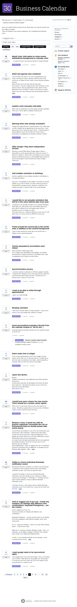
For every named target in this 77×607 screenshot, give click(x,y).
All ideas (57, 32)
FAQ (59, 73)
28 (46, 574)
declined (57, 39)
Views (59, 71)
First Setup (61, 69)
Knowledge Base (63, 66)
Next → (26, 577)
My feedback (6, 49)
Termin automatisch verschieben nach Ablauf (28, 247)
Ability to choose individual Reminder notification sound (28, 463)
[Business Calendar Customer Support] (38, 8)
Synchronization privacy (22, 269)
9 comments (25, 492)
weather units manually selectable (26, 106)
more (13, 93)
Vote (6, 61)
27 (42, 574)
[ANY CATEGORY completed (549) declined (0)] (26, 46)
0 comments (25, 191)
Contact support (63, 50)
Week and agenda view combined (26, 74)
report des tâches (19, 375)
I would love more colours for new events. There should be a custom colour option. (30, 402)
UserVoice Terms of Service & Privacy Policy (45, 600)
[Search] (71, 46)
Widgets (60, 84)
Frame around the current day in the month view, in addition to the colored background (30, 228)
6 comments (25, 413)
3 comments (25, 164)
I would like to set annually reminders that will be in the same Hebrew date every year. (30, 201)
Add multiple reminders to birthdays (27, 173)
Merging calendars (20, 308)
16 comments (25, 64)
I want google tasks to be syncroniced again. (28, 553)
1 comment (25, 97)
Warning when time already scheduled (28, 124)
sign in (69, 19)
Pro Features (61, 81)
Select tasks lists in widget (23, 354)
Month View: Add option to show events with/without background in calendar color (30, 57)
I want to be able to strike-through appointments (26, 291)
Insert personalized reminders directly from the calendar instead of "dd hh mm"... (30, 326)
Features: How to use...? (64, 78)
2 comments (25, 114)
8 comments (25, 566)
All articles (61, 86)
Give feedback (63, 55)
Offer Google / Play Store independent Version (28, 148)
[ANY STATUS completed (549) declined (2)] (39, 46)
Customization (62, 75)
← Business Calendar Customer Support (13, 22)
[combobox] (63, 46)
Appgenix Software (64, 90)
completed (32, 64)
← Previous (8, 574)
